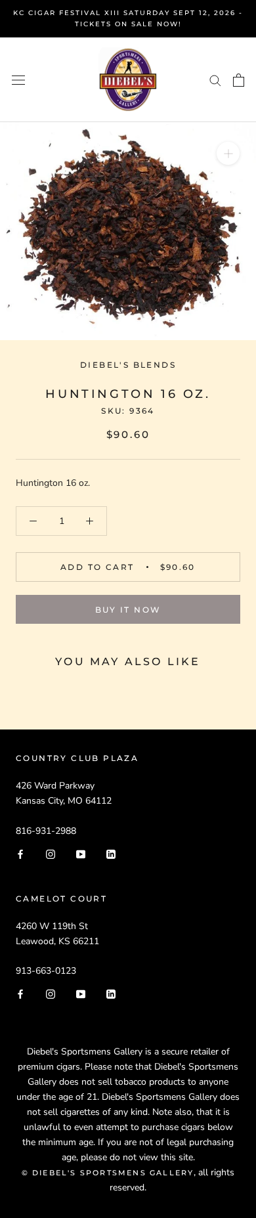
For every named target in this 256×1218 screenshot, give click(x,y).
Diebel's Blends (128, 365)
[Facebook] (20, 853)
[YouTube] (80, 853)
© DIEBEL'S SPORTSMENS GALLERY (108, 1172)
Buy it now (128, 610)
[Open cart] (238, 80)
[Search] (215, 79)
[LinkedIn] (111, 853)
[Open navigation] (18, 80)
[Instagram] (50, 853)
